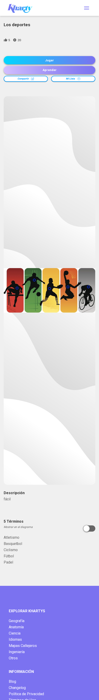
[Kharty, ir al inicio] (22, 8)
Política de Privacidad (26, 694)
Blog (12, 681)
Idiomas (15, 639)
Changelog (17, 688)
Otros (13, 658)
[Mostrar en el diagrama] (89, 528)
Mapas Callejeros (23, 645)
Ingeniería (17, 652)
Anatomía (16, 627)
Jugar (49, 60)
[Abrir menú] (87, 8)
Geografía (16, 621)
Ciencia (14, 633)
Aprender (50, 70)
